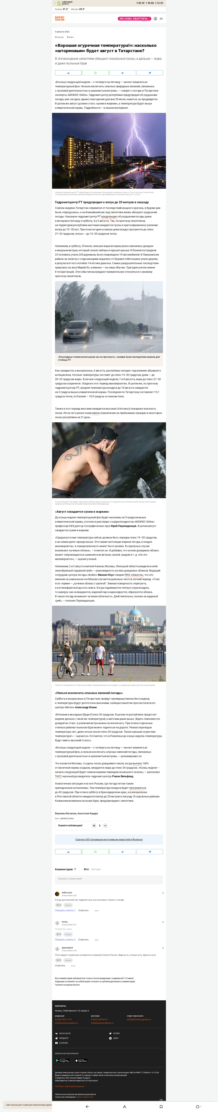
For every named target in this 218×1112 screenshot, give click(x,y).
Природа (59, 37)
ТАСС (58, 776)
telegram (64, 1038)
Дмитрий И (67, 948)
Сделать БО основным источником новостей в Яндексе (109, 839)
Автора (96, 869)
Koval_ (65, 922)
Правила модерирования (67, 985)
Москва (75, 9)
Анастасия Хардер (88, 813)
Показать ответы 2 (65, 939)
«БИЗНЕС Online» (67, 819)
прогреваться (137, 787)
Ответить (83, 910)
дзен (115, 1038)
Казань (71, 37)
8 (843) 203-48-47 (99, 1019)
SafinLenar (67, 892)
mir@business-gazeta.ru (102, 1023)
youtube (63, 1042)
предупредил (109, 216)
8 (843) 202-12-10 (63, 1019)
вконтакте (64, 1033)
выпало (137, 763)
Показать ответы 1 (65, 910)
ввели (96, 412)
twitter (116, 1033)
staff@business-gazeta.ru (139, 1019)
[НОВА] (133, 19)
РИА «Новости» (134, 574)
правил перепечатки (84, 1097)
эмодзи (68, 905)
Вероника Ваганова (66, 813)
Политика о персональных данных (69, 1086)
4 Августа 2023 (62, 32)
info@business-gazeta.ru (66, 1023)
